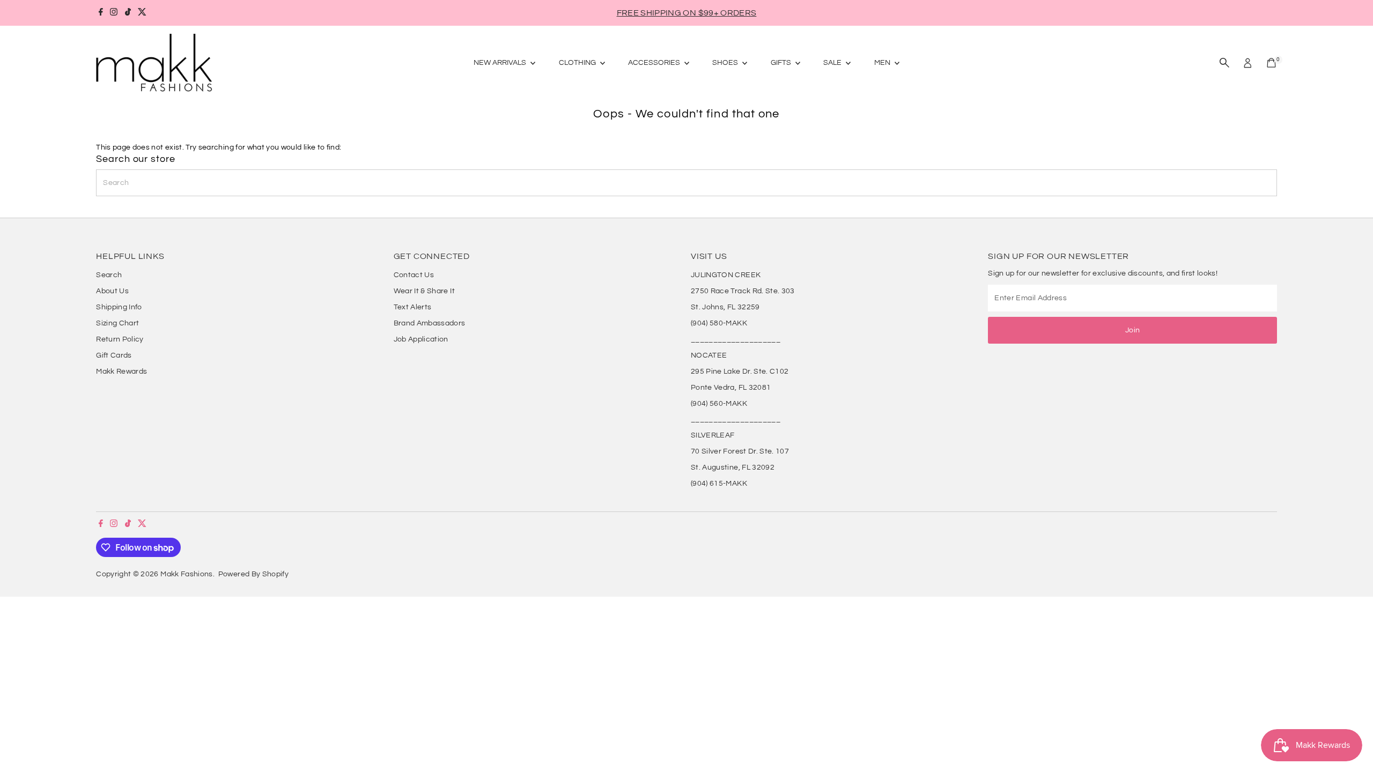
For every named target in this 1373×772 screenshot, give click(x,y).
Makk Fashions (186, 574)
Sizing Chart (117, 323)
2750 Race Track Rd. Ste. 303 (743, 291)
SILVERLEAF (713, 435)
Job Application (421, 339)
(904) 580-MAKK (719, 323)
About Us (112, 291)
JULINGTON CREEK (726, 275)
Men (883, 62)
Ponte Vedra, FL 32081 (731, 387)
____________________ (735, 339)
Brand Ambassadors (430, 323)
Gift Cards (114, 355)
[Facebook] (101, 13)
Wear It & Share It (424, 291)
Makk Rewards (121, 371)
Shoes (726, 62)
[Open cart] (1271, 63)
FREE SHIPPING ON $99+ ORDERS (687, 13)
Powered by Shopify (253, 574)
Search (109, 275)
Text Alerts (413, 307)
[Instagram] (113, 13)
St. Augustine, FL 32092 (732, 467)
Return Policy (120, 339)
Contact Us (414, 275)
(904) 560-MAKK (719, 403)
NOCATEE (709, 355)
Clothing (578, 62)
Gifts (782, 62)
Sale (833, 62)
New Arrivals (501, 62)
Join (1132, 330)
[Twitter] (142, 13)
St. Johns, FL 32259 (725, 307)
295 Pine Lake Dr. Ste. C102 (739, 371)
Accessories (655, 62)
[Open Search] (1224, 63)
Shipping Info (119, 307)
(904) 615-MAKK (719, 483)
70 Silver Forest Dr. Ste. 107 (740, 451)
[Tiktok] (128, 13)
